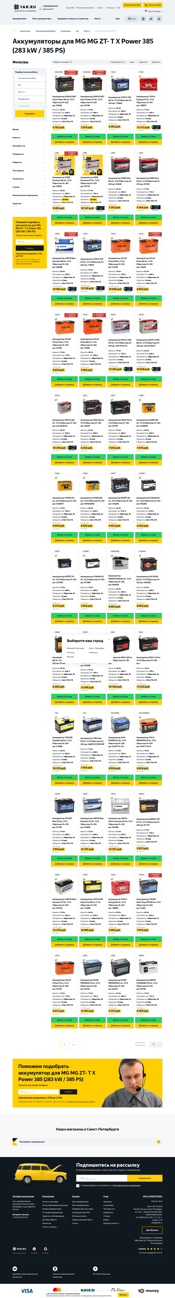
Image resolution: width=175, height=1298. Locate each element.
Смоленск (93, 652)
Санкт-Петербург (97, 648)
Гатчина (70, 652)
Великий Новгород (75, 648)
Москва (70, 657)
